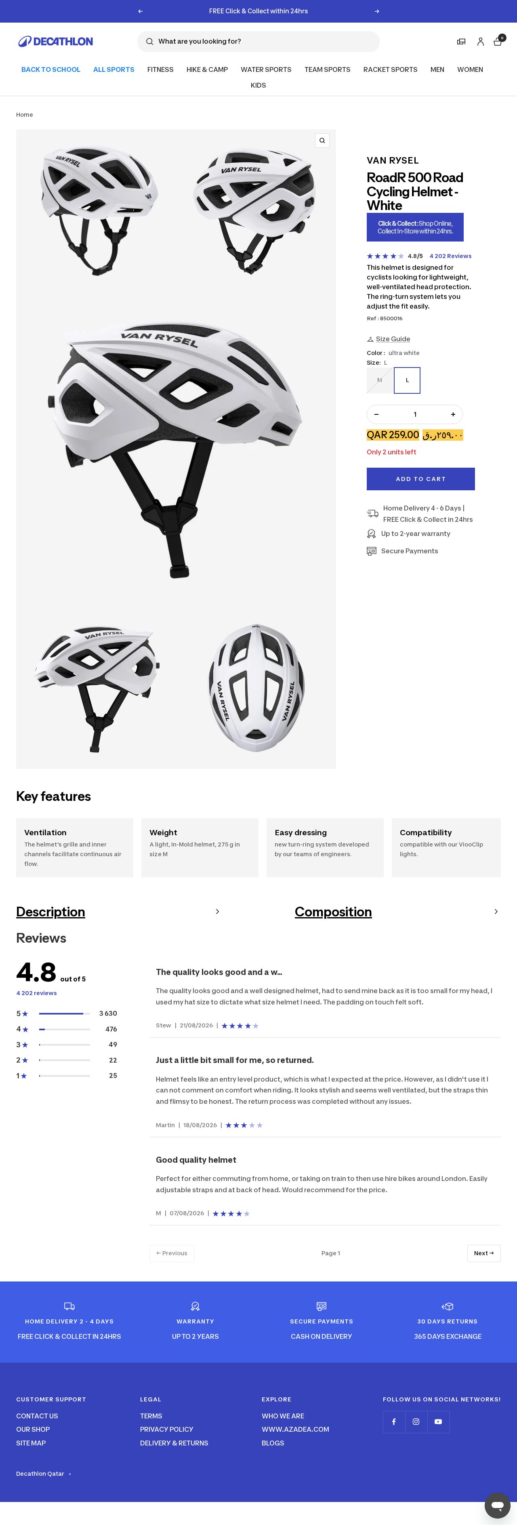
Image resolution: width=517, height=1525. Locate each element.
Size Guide (393, 339)
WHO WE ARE (283, 1416)
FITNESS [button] (160, 69)
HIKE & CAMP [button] (207, 69)
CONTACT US (37, 1416)
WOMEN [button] (470, 69)
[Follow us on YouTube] (438, 1422)
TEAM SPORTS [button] (328, 69)
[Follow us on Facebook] (394, 1422)
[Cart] (497, 40)
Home (24, 114)
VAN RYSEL (393, 160)
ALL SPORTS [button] (114, 69)
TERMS (151, 1416)
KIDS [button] (258, 85)
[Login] (479, 40)
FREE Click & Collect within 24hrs (258, 11)
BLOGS (273, 1443)
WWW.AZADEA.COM (295, 1429)
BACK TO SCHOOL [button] (50, 69)
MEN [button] (437, 69)
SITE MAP (31, 1443)
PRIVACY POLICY (166, 1429)
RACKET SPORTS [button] (391, 69)
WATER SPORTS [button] (266, 69)
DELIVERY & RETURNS (174, 1443)
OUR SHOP (33, 1429)
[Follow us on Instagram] (416, 1422)
